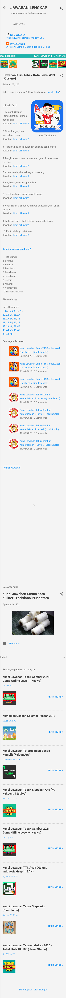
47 (18, 330)
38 (4, 326)
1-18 (5, 310)
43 (4, 330)
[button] (61, 76)
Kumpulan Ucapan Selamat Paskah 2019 (29, 715)
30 (11, 318)
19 (9, 310)
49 (7, 334)
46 (15, 330)
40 (11, 326)
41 (15, 326)
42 (18, 326)
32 (18, 318)
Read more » (55, 696)
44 (7, 330)
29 (7, 318)
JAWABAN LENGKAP (28, 7)
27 (18, 314)
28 (4, 318)
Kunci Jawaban (12, 467)
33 (4, 322)
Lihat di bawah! (21, 123)
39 (7, 326)
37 (18, 322)
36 (15, 322)
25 (11, 314)
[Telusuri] (61, 9)
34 (7, 322)
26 (15, 314)
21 (17, 310)
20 (13, 310)
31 (15, 318)
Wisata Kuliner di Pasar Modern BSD (25, 37)
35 (11, 322)
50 (11, 334)
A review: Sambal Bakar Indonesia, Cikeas (28, 46)
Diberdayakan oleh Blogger (33, 989)
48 (4, 334)
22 (21, 310)
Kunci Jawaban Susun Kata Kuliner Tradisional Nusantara (26, 596)
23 (4, 314)
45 (11, 330)
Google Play (53, 92)
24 (7, 314)
